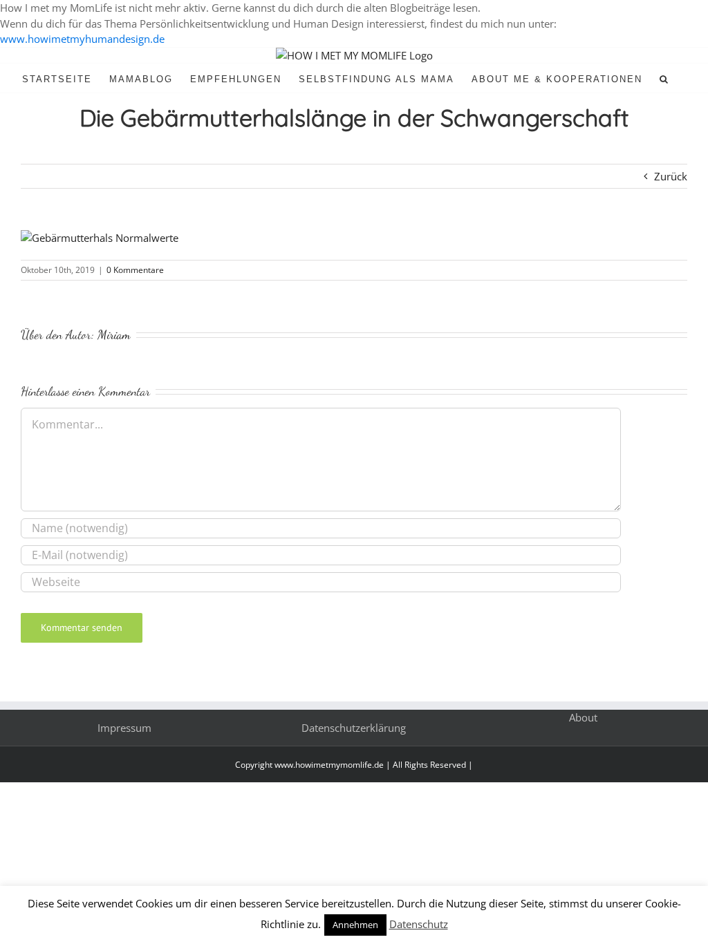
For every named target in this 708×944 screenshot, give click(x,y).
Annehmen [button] (355, 924)
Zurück (670, 176)
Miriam (114, 334)
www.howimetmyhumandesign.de (82, 39)
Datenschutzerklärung (353, 728)
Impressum (124, 728)
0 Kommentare (135, 270)
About (583, 717)
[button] (664, 78)
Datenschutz (418, 924)
